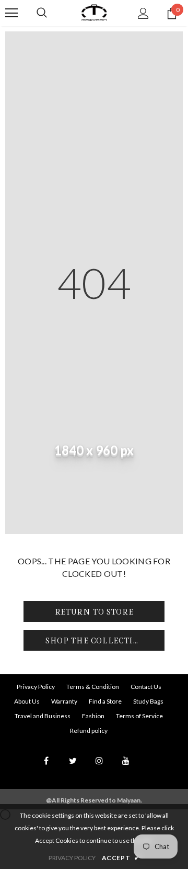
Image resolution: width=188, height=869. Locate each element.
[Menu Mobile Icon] (11, 13)
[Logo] (94, 12)
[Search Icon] (42, 13)
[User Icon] (143, 13)
